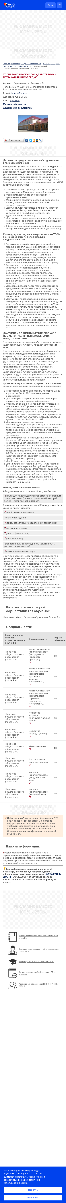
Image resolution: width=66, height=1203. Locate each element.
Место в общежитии (14, 104)
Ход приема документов (17, 108)
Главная (6, 64)
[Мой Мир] (37, 139)
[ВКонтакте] (26, 139)
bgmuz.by (15, 100)
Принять (33, 1189)
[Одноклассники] (34, 139)
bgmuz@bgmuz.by (21, 93)
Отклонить (33, 1197)
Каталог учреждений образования (26, 64)
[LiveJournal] (40, 139)
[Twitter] (30, 139)
